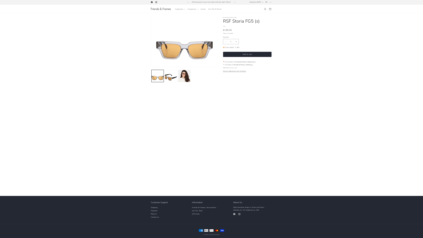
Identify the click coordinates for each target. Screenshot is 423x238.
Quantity (226, 37)
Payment (154, 211)
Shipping (154, 207)
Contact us (155, 217)
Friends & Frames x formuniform (204, 207)
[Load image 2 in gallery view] (171, 76)
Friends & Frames (214, 234)
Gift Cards (195, 214)
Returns (154, 214)
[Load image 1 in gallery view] (157, 76)
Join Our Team (197, 211)
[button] (180, 9)
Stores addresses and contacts (234, 71)
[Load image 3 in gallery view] (184, 76)
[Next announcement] (235, 2)
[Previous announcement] (188, 2)
